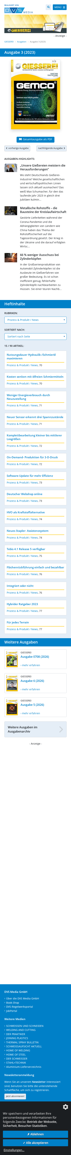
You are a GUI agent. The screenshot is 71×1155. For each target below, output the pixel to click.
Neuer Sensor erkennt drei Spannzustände (35, 417)
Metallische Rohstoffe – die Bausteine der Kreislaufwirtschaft (43, 210)
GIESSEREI (9, 41)
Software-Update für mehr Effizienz (30, 476)
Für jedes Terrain (18, 622)
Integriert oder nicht (20, 586)
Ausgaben (21, 41)
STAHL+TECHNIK (16, 1062)
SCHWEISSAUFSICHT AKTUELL (24, 1046)
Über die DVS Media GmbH (22, 998)
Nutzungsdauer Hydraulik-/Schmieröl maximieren (31, 356)
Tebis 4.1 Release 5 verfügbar (26, 549)
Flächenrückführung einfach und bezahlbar (35, 567)
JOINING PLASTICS (17, 1038)
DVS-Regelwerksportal (19, 1006)
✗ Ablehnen (35, 1134)
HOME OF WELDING (18, 1050)
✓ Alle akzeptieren (35, 1143)
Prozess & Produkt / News (22, 365)
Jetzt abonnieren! (15, 1096)
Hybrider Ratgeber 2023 (22, 604)
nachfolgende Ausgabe (51, 148)
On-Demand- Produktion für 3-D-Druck (32, 457)
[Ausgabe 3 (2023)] (35, 97)
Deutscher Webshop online (24, 494)
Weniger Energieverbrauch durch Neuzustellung (28, 397)
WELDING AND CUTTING (21, 1030)
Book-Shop (12, 1002)
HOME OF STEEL (16, 1054)
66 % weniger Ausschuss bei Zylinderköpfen (39, 257)
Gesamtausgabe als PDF (37, 139)
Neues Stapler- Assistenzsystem (27, 531)
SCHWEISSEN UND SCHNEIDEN (25, 1026)
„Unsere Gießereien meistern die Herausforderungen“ (42, 167)
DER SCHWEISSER (16, 1058)
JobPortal (11, 1011)
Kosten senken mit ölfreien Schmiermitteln (35, 376)
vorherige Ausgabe (18, 148)
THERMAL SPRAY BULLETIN (22, 1042)
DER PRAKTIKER (15, 1034)
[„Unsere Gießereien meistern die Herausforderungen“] (11, 168)
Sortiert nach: (14, 329)
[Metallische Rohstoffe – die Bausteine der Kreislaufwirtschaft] (11, 211)
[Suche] (48, 7)
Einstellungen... (14, 1150)
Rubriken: (11, 313)
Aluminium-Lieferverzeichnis (23, 1067)
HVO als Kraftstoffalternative (26, 512)
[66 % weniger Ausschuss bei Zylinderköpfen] (11, 258)
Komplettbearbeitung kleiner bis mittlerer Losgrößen (34, 437)
